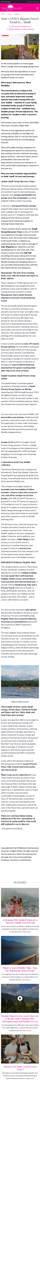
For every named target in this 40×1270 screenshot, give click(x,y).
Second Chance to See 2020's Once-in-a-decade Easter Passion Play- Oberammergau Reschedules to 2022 (20, 1018)
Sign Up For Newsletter (33, 1)
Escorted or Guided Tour (21, 26)
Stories (9, 14)
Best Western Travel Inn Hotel (22, 29)
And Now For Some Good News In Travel (20, 1068)
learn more (27, 932)
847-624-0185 (6, 1)
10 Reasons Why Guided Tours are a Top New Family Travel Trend (20, 921)
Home (2, 14)
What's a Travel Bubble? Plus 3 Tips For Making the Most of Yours (20, 969)
